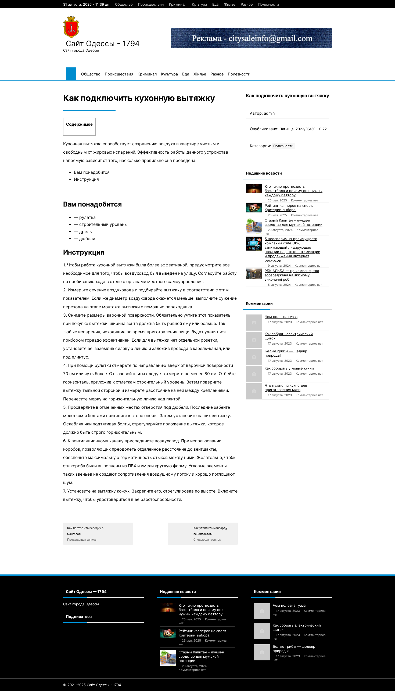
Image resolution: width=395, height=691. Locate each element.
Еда (215, 4)
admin (269, 113)
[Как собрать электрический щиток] (254, 340)
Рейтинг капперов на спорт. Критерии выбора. (289, 207)
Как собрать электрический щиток (289, 336)
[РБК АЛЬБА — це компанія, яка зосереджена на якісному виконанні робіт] (254, 274)
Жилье (229, 4)
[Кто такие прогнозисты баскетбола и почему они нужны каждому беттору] (254, 188)
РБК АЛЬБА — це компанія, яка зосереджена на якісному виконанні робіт (292, 275)
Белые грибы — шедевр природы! (286, 353)
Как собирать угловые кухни (289, 368)
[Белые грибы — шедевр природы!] (254, 357)
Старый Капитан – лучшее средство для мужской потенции (293, 222)
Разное (247, 4)
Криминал (177, 4)
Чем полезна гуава (281, 316)
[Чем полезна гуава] (254, 322)
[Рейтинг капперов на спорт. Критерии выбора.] (254, 207)
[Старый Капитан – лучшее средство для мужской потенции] (254, 226)
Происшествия (151, 4)
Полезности (268, 4)
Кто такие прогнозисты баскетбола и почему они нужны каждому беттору (293, 190)
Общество (124, 4)
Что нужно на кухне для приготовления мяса (286, 387)
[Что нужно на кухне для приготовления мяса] (254, 391)
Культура (199, 4)
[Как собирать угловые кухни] (254, 374)
